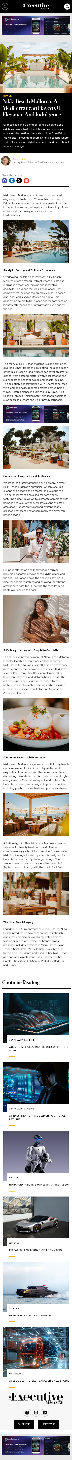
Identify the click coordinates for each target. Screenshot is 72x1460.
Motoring (14, 1243)
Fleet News (15, 1374)
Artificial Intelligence (21, 1040)
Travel (7, 95)
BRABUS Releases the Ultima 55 (30, 1315)
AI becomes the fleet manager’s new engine (39, 1380)
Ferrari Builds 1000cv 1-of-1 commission (36, 1250)
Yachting (14, 1308)
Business (13, 1178)
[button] (67, 7)
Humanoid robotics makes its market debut (39, 1184)
